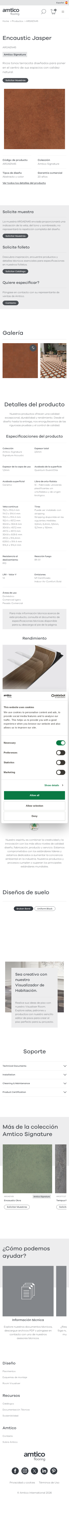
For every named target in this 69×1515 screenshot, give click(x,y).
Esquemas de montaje (15, 1377)
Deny (34, 816)
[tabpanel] (34, 1066)
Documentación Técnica (16, 1409)
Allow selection (34, 805)
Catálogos (8, 1403)
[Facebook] (15, 1470)
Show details (51, 785)
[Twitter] (34, 1470)
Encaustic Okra (12, 1200)
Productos (17, 21)
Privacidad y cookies (22, 1482)
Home (6, 21)
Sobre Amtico (10, 1442)
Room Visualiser (11, 1383)
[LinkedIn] (44, 1470)
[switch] (60, 752)
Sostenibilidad (10, 1415)
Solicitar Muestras (15, 80)
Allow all (34, 795)
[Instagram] (24, 1470)
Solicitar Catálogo (15, 271)
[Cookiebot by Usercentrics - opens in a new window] (51, 696)
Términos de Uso (49, 1482)
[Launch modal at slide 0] (33, 347)
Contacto (10, 302)
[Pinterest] (53, 1470)
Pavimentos (9, 1371)
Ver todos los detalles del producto (24, 183)
